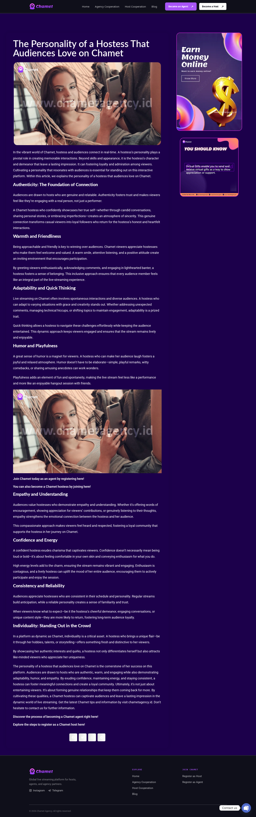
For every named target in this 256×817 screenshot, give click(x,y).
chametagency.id (140, 702)
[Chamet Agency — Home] (41, 6)
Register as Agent (192, 782)
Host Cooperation (135, 6)
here (80, 479)
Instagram (39, 790)
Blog (154, 6)
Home (85, 6)
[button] (73, 737)
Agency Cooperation (107, 6)
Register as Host (192, 776)
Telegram (57, 790)
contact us (36, 708)
